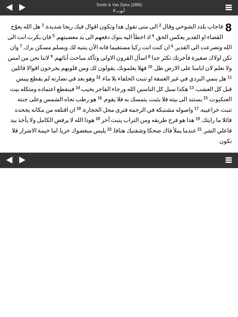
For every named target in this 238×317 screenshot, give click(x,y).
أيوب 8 (119, 10)
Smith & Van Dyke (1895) (119, 4)
